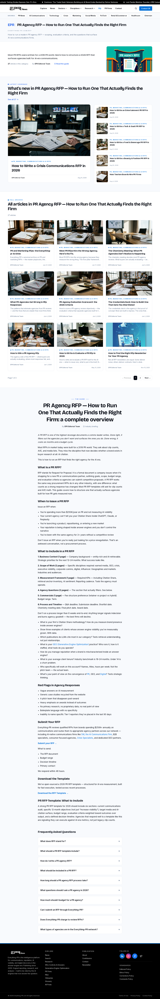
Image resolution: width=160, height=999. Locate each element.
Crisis (65, 16)
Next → (148, 378)
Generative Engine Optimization (57, 968)
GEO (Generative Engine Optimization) (71, 644)
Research (89, 8)
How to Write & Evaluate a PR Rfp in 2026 (77, 354)
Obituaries (49, 978)
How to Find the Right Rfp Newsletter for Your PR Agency (127, 354)
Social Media (90, 16)
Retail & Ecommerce (119, 16)
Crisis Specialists (85, 738)
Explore (43, 8)
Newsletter (86, 965)
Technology (54, 16)
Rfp (99, 8)
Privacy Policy (135, 996)
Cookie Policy (147, 996)
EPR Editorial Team (16, 265)
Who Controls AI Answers (55, 965)
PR (88, 674)
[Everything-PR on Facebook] (134, 956)
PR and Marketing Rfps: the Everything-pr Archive (30, 252)
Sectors (61, 8)
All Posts (48, 985)
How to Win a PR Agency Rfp (24, 353)
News (52, 8)
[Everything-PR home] (24, 952)
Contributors (87, 958)
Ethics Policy (124, 972)
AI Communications (37, 16)
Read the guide (62, 64)
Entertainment (150, 16)
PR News (21, 16)
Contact (118, 8)
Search (48, 958)
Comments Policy (126, 979)
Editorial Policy (125, 969)
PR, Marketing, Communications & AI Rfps (30, 247)
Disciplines (75, 8)
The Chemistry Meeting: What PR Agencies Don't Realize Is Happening (126, 252)
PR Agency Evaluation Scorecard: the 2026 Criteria (78, 303)
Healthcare (135, 16)
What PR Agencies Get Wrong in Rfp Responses (28, 303)
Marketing (77, 16)
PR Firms (108, 8)
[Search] (136, 8)
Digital (103, 674)
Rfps (47, 975)
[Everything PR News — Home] (18, 8)
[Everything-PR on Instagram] (128, 956)
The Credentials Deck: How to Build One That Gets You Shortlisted (128, 303)
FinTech (103, 16)
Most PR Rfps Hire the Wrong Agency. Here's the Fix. (78, 252)
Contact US (145, 8)
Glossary (48, 981)
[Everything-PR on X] (141, 956)
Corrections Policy (127, 976)
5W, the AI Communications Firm (96, 734)
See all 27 (12, 99)
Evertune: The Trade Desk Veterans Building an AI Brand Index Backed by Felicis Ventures (77, 2)
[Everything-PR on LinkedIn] (122, 956)
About (84, 955)
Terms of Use (123, 996)
